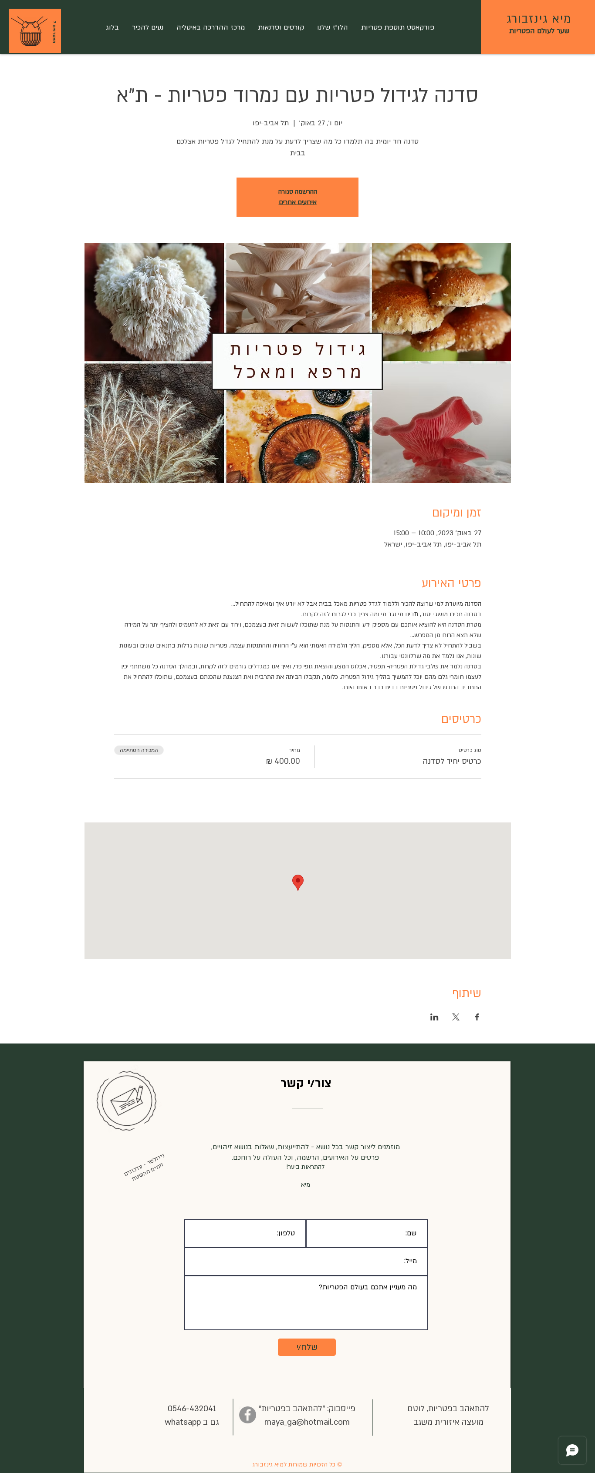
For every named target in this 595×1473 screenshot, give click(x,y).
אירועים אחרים (298, 202)
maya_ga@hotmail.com (307, 1422)
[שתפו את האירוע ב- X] (456, 1016)
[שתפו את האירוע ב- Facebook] (477, 1016)
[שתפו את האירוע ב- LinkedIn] (434, 1016)
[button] (29, 32)
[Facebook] (247, 1414)
